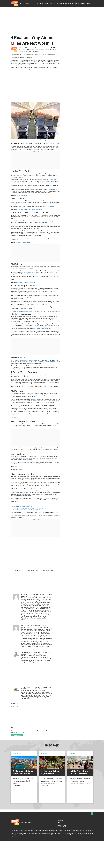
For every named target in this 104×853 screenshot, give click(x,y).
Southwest (41, 221)
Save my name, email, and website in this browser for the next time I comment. (32, 731)
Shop (73, 3)
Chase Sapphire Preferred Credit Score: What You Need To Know (29, 508)
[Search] (92, 4)
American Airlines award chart (43, 328)
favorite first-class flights (34, 289)
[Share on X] (1, 425)
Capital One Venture (20, 69)
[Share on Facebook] (1, 421)
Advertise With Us (61, 825)
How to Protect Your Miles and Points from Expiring (28, 209)
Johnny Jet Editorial (24, 47)
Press (58, 823)
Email (12, 727)
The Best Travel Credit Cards (22, 242)
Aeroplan (13, 500)
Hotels (69, 3)
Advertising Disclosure (62, 827)
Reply (35, 596)
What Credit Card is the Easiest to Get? (22, 506)
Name (12, 724)
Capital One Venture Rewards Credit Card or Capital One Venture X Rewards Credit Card (33, 361)
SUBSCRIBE (88, 3)
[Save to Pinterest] (1, 428)
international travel (49, 206)
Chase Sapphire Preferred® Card (31, 272)
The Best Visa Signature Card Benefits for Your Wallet (26, 509)
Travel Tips (46, 3)
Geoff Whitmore (17, 785)
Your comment (15, 706)
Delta (19, 221)
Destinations (59, 3)
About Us (59, 819)
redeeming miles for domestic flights (26, 311)
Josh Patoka (35, 47)
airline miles (29, 61)
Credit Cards (40, 3)
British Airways (27, 492)
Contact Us (60, 820)
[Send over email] (1, 431)
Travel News (52, 3)
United (27, 221)
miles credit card (34, 399)
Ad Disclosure (81, 3)
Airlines (65, 3)
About (76, 3)
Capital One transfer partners (22, 369)
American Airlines (26, 462)
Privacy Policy (60, 822)
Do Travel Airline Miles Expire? (23, 195)
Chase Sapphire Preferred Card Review (25, 282)
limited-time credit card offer (18, 202)
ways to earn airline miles (29, 375)
